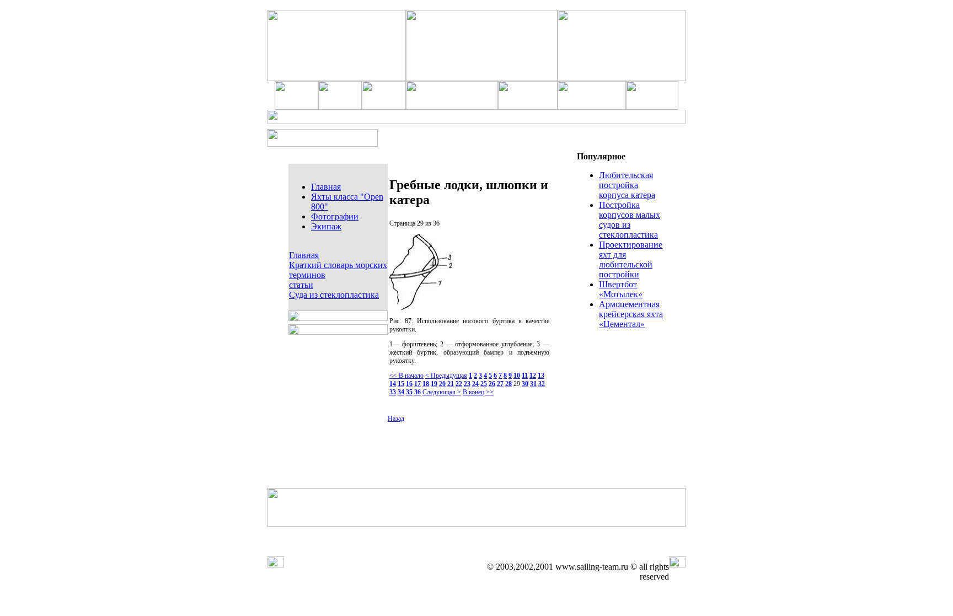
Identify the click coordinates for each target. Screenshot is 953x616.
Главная (326, 186)
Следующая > (441, 392)
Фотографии (334, 216)
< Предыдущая (446, 375)
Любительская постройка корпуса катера (627, 185)
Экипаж (326, 226)
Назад (396, 418)
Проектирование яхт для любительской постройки (630, 259)
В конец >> (478, 392)
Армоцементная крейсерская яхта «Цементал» (631, 314)
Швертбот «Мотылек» (621, 289)
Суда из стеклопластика (334, 294)
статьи (301, 285)
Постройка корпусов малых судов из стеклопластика (629, 219)
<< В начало (406, 375)
